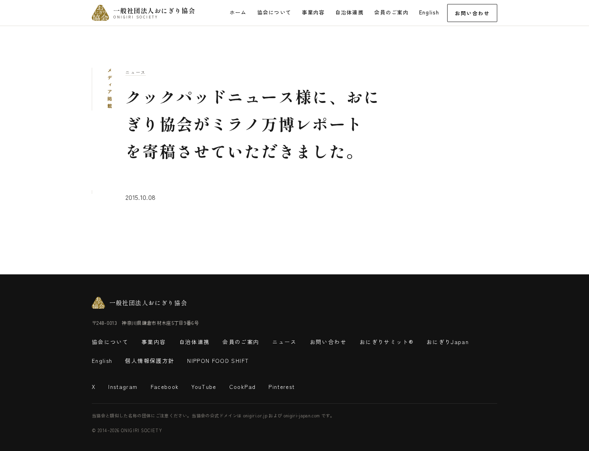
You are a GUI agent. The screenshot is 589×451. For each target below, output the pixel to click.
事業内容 (313, 12)
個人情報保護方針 (149, 360)
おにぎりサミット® (386, 342)
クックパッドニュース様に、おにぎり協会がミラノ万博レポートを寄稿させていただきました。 (252, 124)
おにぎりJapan (447, 342)
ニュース (135, 72)
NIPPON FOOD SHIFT (218, 360)
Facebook (165, 387)
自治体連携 (349, 12)
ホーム (238, 12)
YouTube (204, 387)
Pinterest (281, 387)
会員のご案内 (391, 12)
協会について (274, 12)
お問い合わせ (472, 13)
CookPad (242, 387)
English (429, 12)
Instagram (122, 387)
